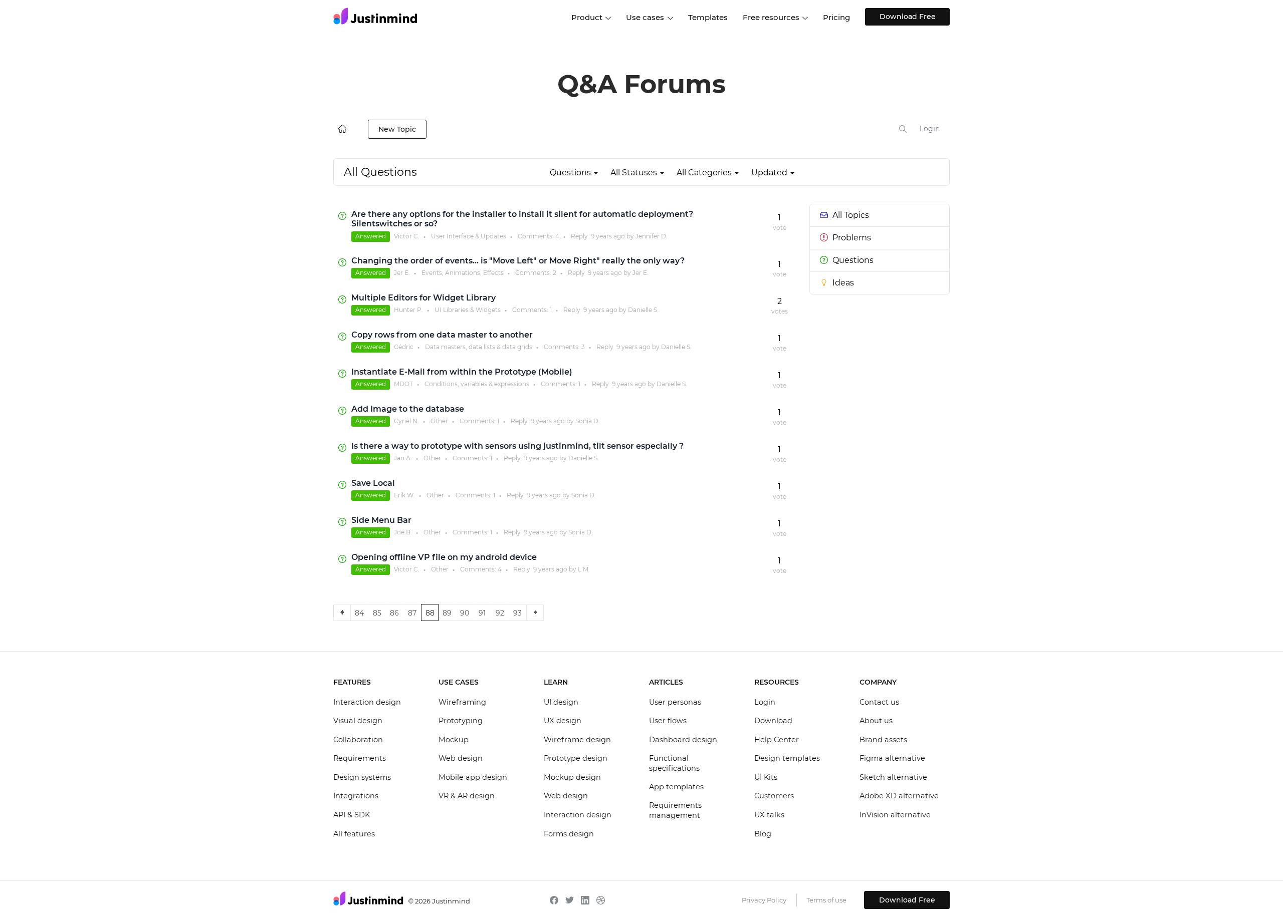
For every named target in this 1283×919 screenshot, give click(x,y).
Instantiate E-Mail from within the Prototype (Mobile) (461, 372)
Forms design (569, 833)
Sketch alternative (893, 777)
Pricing (836, 17)
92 (500, 613)
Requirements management (675, 810)
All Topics (850, 215)
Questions (853, 260)
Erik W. (404, 495)
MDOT (403, 384)
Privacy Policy (764, 900)
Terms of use (826, 900)
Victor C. (406, 236)
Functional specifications (674, 763)
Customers (774, 795)
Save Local (373, 483)
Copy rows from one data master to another (442, 335)
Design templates (787, 758)
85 (377, 613)
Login (930, 128)
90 (464, 613)
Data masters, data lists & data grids (478, 347)
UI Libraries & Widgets (468, 310)
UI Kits (765, 777)
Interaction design (367, 702)
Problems (851, 237)
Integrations (355, 795)
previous (342, 612)
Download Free (908, 16)
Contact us (879, 702)
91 (482, 613)
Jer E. (402, 272)
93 (517, 613)
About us (876, 720)
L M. (584, 569)
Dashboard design (683, 739)
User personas (675, 702)
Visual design (357, 720)
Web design (461, 758)
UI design (561, 702)
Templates (708, 17)
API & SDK (351, 814)
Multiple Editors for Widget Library (423, 297)
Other (439, 421)
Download (773, 720)
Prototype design (575, 758)
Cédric (403, 347)
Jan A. (403, 458)
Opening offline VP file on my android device (444, 557)
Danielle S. (643, 310)
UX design (562, 720)
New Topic (397, 129)
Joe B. (403, 532)
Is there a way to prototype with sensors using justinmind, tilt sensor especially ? (517, 446)
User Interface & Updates (468, 236)
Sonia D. (587, 421)
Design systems (362, 777)
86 (394, 613)
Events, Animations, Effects (462, 272)
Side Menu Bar (381, 520)
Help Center (776, 739)
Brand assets (883, 739)
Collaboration (358, 739)
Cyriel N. (406, 421)
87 (412, 613)
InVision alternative (895, 814)
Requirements (359, 758)
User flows (668, 720)
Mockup (454, 739)
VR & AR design (467, 795)
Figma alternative (892, 758)
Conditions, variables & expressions (476, 384)
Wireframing (462, 702)
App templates (676, 786)
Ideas (843, 282)
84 (359, 613)
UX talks (769, 814)
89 (447, 613)
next (535, 612)
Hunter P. (408, 310)
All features (354, 833)
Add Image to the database (407, 409)
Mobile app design (473, 777)
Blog (762, 833)
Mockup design (572, 777)
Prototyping (461, 720)
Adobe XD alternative (899, 795)
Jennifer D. (651, 236)
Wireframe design (577, 739)
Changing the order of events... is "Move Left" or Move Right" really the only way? (518, 260)
